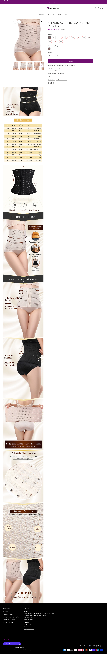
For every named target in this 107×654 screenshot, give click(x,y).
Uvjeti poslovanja (8, 614)
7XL (50, 41)
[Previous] (15, 22)
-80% (66, 14)
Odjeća (50, 14)
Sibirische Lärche (19, 650)
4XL (79, 37)
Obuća (59, 14)
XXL (68, 37)
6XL (89, 37)
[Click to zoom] (41, 22)
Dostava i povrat (8, 622)
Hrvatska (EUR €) (95, 646)
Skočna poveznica (61, 80)
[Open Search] (96, 8)
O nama (5, 611)
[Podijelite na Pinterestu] (54, 83)
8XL (55, 41)
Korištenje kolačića (9, 619)
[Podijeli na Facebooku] (49, 83)
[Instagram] (5, 2)
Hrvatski (82, 646)
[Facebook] (3, 2)
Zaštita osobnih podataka (11, 617)
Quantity (50, 52)
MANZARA (21, 648)
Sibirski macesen (9, 650)
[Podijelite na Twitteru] (51, 83)
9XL (61, 41)
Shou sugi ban (29, 650)
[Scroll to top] (103, 650)
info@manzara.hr (29, 629)
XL (62, 37)
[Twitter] (7, 2)
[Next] (19, 22)
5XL (84, 37)
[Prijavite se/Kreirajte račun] (98, 8)
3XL (73, 37)
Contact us (51, 80)
